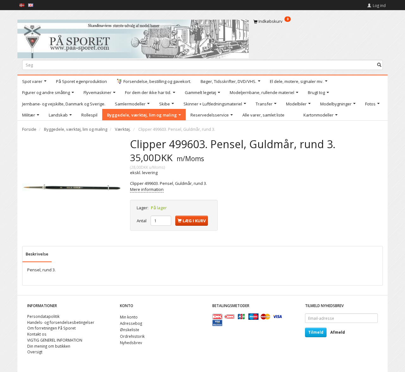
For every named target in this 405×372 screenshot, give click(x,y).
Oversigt (34, 351)
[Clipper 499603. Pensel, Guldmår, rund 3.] (71, 187)
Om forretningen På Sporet (51, 328)
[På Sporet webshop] (133, 37)
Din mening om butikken (48, 346)
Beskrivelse (37, 254)
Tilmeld (315, 332)
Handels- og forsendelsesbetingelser (60, 322)
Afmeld (337, 332)
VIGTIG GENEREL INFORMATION (54, 340)
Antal (142, 221)
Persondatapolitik (43, 316)
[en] (30, 4)
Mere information (147, 189)
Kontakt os (37, 334)
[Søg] (379, 65)
